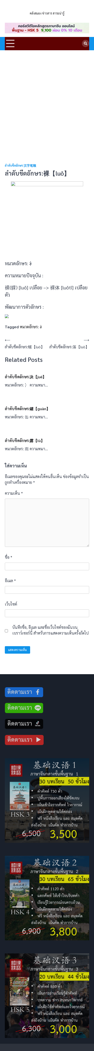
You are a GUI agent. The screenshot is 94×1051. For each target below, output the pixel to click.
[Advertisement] (47, 100)
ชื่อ (8, 557)
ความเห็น (14, 493)
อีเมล (10, 580)
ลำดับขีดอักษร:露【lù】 (25, 440)
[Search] (85, 43)
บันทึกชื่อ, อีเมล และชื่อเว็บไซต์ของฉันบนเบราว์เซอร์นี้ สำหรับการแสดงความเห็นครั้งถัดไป (50, 630)
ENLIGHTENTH (47, 7)
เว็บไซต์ (11, 604)
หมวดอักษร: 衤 (32, 326)
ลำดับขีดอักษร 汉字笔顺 (20, 165)
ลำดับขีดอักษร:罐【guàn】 (27, 408)
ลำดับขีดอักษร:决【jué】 (25, 376)
